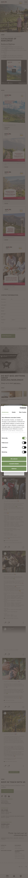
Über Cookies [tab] (22, 412)
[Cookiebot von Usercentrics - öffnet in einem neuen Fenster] (20, 408)
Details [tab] (14, 412)
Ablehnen (14, 468)
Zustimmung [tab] (5, 412)
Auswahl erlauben (14, 463)
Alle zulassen (14, 458)
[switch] (24, 443)
